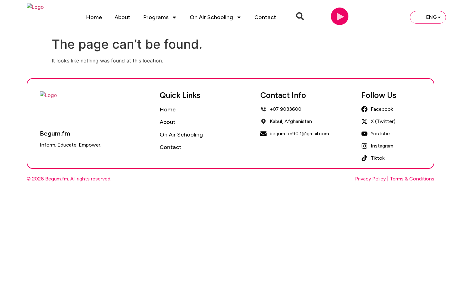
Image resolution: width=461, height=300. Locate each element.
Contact (265, 17)
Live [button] (394, 17)
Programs (155, 17)
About (122, 17)
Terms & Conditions (412, 179)
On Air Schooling (211, 17)
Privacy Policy (370, 179)
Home (94, 17)
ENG (431, 17)
